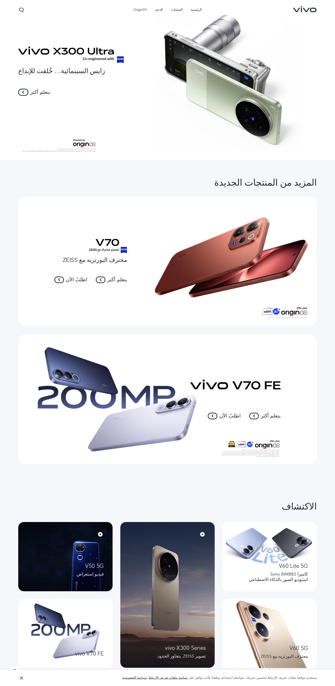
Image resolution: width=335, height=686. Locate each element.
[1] (167, 80)
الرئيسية (196, 10)
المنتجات (176, 10)
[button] (21, 10)
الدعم (159, 10)
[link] (305, 9)
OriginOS (140, 10)
